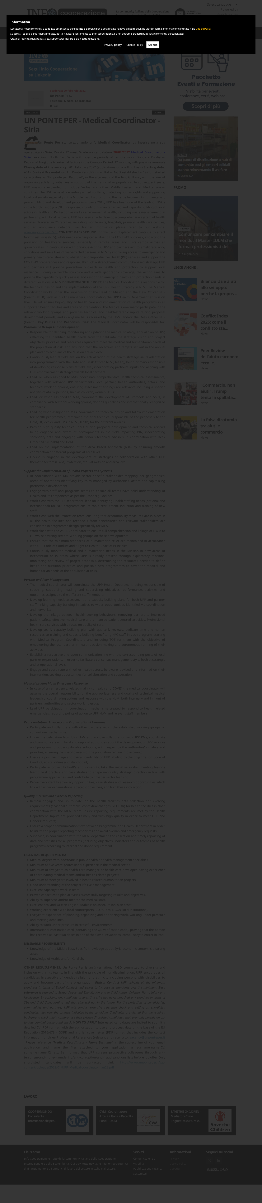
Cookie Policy (203, 28)
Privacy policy (113, 45)
